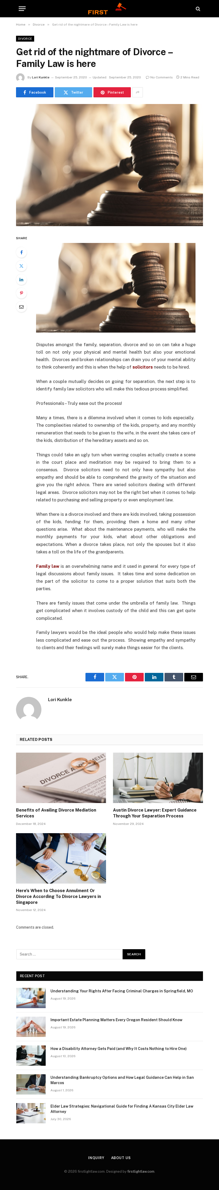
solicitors (142, 367)
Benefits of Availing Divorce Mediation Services (56, 813)
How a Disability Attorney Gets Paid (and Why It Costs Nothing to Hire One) (118, 1049)
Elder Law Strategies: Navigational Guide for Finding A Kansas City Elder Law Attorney (121, 1109)
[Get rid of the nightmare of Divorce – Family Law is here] (109, 165)
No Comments (161, 77)
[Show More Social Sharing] (137, 92)
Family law (47, 566)
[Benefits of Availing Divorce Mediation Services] (61, 778)
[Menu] (22, 9)
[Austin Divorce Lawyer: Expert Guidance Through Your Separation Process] (158, 778)
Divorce (25, 38)
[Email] (21, 306)
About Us (121, 1158)
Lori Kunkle (40, 77)
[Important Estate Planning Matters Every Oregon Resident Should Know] (31, 1027)
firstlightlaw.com (140, 1171)
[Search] (197, 9)
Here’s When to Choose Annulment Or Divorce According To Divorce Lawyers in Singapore (58, 896)
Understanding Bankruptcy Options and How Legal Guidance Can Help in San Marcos (122, 1080)
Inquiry (96, 1158)
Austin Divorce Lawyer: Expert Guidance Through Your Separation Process (155, 813)
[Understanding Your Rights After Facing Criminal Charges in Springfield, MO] (31, 998)
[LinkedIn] (21, 279)
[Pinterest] (21, 293)
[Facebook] (21, 252)
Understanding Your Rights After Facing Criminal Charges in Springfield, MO (121, 991)
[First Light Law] (109, 8)
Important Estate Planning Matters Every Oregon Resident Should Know (116, 1020)
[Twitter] (21, 266)
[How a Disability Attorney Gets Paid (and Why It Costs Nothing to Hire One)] (31, 1055)
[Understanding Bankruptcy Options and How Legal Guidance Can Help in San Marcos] (31, 1084)
